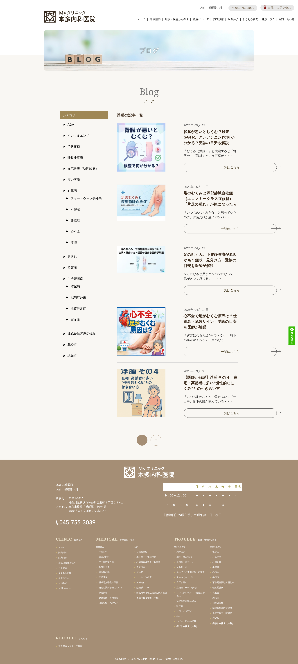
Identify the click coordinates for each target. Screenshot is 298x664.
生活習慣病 (75, 278)
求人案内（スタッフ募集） (71, 646)
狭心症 (215, 551)
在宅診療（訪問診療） (83, 168)
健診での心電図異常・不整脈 (190, 572)
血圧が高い (181, 582)
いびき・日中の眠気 (186, 621)
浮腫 (74, 242)
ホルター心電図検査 (146, 557)
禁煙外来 (103, 577)
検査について (201, 19)
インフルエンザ (78, 135)
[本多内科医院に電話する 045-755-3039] (80, 522)
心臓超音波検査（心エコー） (150, 562)
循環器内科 (104, 557)
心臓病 (72, 190)
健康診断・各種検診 (108, 598)
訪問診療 (218, 19)
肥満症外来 (78, 297)
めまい (179, 616)
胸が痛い (180, 551)
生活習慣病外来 (106, 562)
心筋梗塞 (216, 557)
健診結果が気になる (186, 600)
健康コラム (268, 19)
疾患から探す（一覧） (223, 623)
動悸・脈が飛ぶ (184, 557)
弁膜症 (75, 220)
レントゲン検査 (144, 577)
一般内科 (103, 551)
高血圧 (75, 319)
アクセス (62, 568)
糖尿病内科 (104, 572)
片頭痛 (72, 267)
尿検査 (139, 572)
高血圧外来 (104, 567)
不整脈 (75, 209)
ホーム (142, 19)
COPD (215, 618)
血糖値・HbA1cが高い (187, 587)
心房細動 (216, 562)
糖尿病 (75, 286)
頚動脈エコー (142, 587)
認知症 (72, 356)
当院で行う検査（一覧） (148, 598)
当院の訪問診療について (111, 587)
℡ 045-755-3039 (243, 7)
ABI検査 (140, 582)
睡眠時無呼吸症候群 (81, 333)
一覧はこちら (230, 167)
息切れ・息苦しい (185, 562)
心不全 (75, 231)
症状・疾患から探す (177, 19)
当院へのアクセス (279, 7)
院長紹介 (62, 552)
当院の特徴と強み (67, 562)
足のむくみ (181, 567)
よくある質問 (250, 19)
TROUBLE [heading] (195, 539)
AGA (71, 124)
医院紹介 (233, 19)
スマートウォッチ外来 (86, 198)
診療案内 (155, 19)
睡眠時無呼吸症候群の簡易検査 (151, 592)
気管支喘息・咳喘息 (222, 613)
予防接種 (74, 146)
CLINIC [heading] (69, 539)
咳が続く (180, 606)
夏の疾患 (74, 179)
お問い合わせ (286, 19)
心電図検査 (141, 551)
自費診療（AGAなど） (110, 603)
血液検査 (140, 567)
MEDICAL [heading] (115, 539)
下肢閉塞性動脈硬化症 (223, 582)
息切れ (72, 256)
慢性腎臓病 (217, 587)
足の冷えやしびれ (185, 577)
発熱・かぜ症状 (184, 611)
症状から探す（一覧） (187, 626)
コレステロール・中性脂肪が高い (190, 594)
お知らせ (62, 583)
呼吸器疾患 (75, 157)
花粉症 (72, 345)
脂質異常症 (78, 308)
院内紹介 (62, 557)
